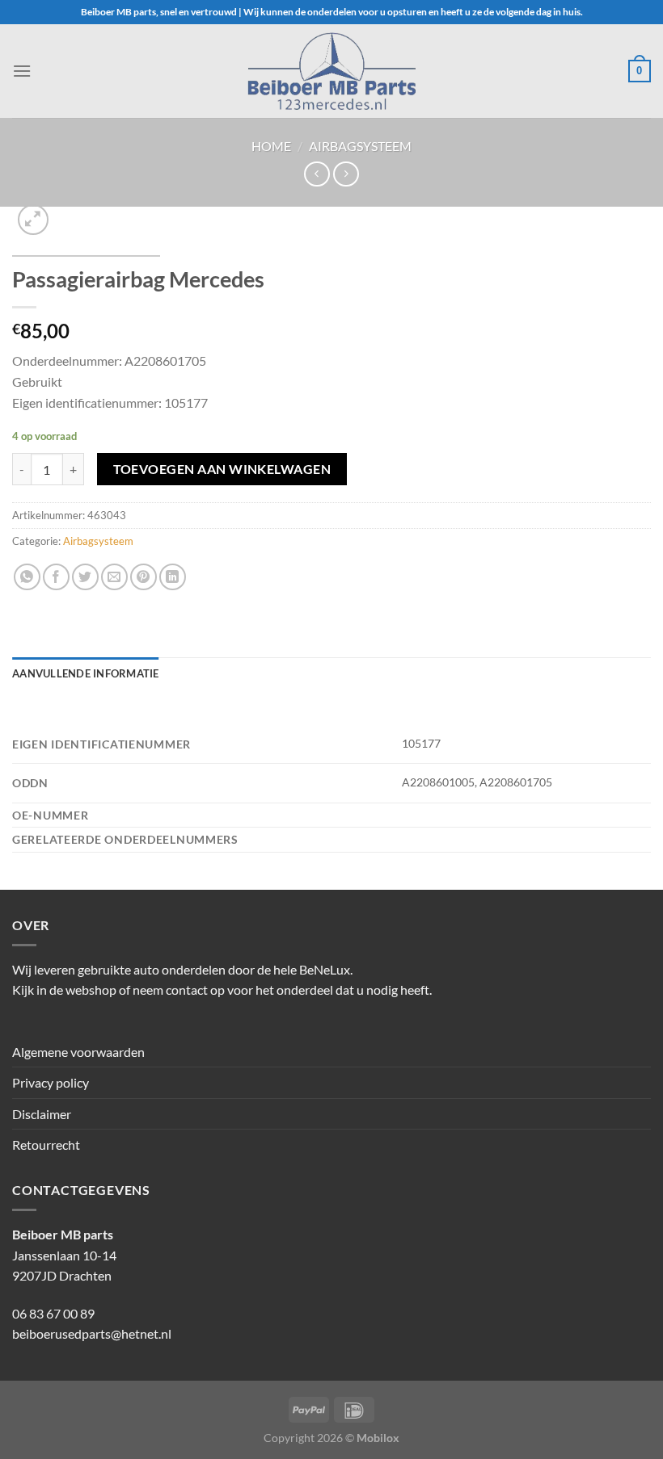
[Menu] (22, 70)
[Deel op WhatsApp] (27, 577)
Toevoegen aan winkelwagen (222, 469)
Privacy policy (50, 1082)
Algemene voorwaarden (78, 1051)
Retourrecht (46, 1144)
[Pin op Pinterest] (143, 577)
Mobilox (378, 1437)
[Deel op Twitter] (85, 577)
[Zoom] (33, 220)
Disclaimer (41, 1114)
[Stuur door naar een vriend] (114, 577)
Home (271, 145)
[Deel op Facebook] (56, 577)
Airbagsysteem (360, 145)
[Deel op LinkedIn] (172, 577)
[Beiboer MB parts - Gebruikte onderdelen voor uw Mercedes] (331, 71)
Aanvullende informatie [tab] (85, 673)
